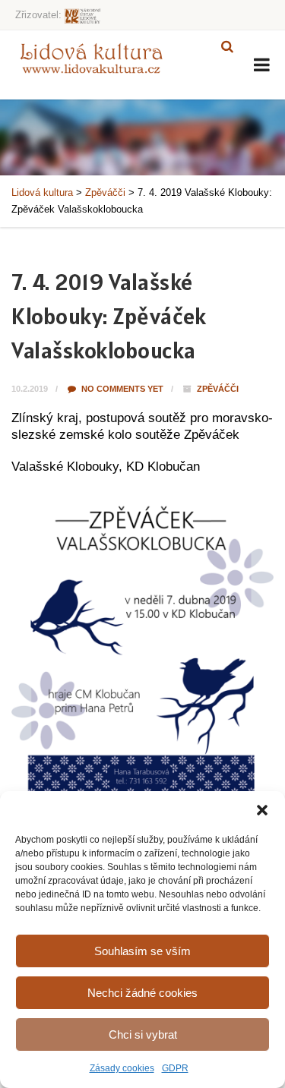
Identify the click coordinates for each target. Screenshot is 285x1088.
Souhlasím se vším (142, 951)
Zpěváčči (218, 388)
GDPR (175, 1068)
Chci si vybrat (143, 1034)
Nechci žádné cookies (142, 992)
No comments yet (121, 388)
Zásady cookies (122, 1068)
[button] (262, 810)
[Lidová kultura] (91, 57)
